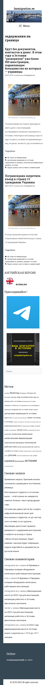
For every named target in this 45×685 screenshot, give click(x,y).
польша (20, 451)
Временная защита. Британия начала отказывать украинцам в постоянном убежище (22, 483)
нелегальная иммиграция (33, 163)
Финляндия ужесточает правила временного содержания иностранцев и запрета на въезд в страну (22, 530)
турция (35, 455)
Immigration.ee (24, 8)
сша (30, 455)
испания (37, 426)
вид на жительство (25, 397)
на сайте (19, 660)
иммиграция (26, 426)
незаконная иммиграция (22, 434)
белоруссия (31, 393)
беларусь (23, 393)
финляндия (19, 461)
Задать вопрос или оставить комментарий (23, 168)
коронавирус (12, 430)
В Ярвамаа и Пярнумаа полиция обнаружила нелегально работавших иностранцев (22, 569)
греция (31, 409)
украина (8, 165)
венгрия (14, 397)
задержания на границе (14, 163)
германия (7, 405)
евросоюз (8, 418)
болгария (7, 397)
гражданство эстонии (19, 409)
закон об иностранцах (21, 418)
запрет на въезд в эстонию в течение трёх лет (27, 422)
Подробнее (10, 151)
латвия (19, 430)
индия (32, 426)
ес (13, 418)
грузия (35, 409)
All (8, 158)
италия (6, 430)
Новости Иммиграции (18, 158)
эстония (15, 165)
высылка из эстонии (28, 401)
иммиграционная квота (13, 426)
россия (12, 455)
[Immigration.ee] (24, 16)
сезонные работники (23, 455)
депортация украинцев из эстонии (20, 160)
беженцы (15, 393)
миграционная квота (34, 430)
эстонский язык (8, 466)
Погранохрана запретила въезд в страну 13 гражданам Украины (22, 179)
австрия (6, 393)
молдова (7, 434)
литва (25, 430)
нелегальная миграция (14, 443)
